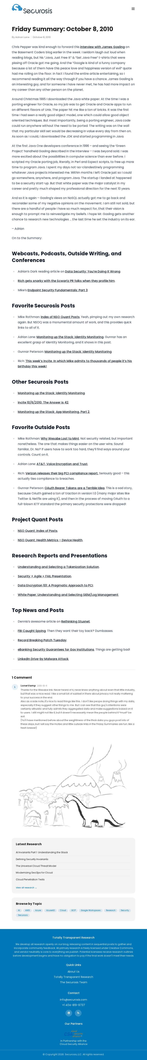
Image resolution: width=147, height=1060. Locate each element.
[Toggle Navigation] (133, 9)
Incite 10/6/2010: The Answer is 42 (43, 402)
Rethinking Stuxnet (75, 621)
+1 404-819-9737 (73, 1005)
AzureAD (50, 910)
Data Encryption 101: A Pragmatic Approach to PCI (55, 585)
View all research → (26, 887)
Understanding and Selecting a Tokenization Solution (58, 567)
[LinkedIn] (68, 1013)
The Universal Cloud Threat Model (36, 866)
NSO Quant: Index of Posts (37, 531)
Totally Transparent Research (73, 977)
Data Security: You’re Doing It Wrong (92, 271)
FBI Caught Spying (32, 631)
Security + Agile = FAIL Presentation (44, 576)
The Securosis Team (73, 982)
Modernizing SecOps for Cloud (34, 872)
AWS (27, 910)
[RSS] (78, 1013)
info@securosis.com (73, 1000)
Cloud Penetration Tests (30, 879)
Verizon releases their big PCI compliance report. (61, 473)
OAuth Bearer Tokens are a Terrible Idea (75, 488)
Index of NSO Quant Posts (60, 317)
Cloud (63, 910)
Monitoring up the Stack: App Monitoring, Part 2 (54, 412)
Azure (38, 910)
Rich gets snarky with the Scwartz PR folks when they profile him (66, 281)
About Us (73, 971)
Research (110, 910)
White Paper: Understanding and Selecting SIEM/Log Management (68, 595)
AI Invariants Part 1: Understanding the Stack (42, 852)
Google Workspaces (91, 910)
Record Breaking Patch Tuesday (42, 640)
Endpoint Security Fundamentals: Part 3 (58, 290)
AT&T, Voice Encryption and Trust (62, 464)
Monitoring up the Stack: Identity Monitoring (70, 337)
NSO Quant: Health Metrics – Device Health (50, 540)
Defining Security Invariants (32, 859)
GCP (73, 910)
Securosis (23, 915)
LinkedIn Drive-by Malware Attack (43, 659)
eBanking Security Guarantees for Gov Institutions (56, 649)
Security (125, 910)
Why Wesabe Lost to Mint (60, 438)
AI (19, 910)
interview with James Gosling (102, 47)
